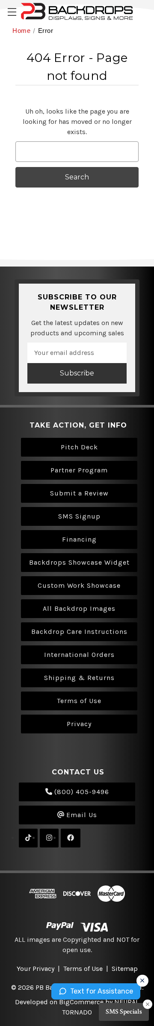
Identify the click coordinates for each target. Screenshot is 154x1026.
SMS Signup (79, 516)
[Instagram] (49, 838)
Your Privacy (35, 968)
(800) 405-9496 (80, 792)
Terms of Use (79, 701)
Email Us (80, 815)
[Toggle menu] (12, 11)
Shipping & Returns (79, 678)
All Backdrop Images (79, 608)
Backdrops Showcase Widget (79, 562)
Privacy (79, 724)
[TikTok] (28, 838)
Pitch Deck (79, 447)
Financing (79, 539)
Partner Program (79, 470)
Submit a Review (79, 493)
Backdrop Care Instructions (79, 631)
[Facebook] (70, 838)
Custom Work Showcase (79, 585)
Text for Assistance (101, 991)
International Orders (79, 655)
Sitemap (125, 968)
